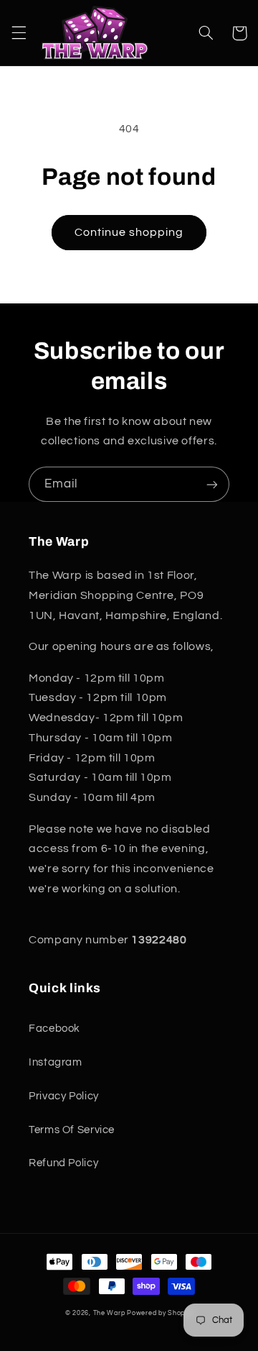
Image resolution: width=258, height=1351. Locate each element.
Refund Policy (63, 1163)
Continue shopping (129, 232)
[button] (18, 33)
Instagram (55, 1062)
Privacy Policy (64, 1096)
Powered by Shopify (160, 1313)
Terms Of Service (72, 1130)
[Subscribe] (212, 484)
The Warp (109, 1313)
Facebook (54, 1028)
